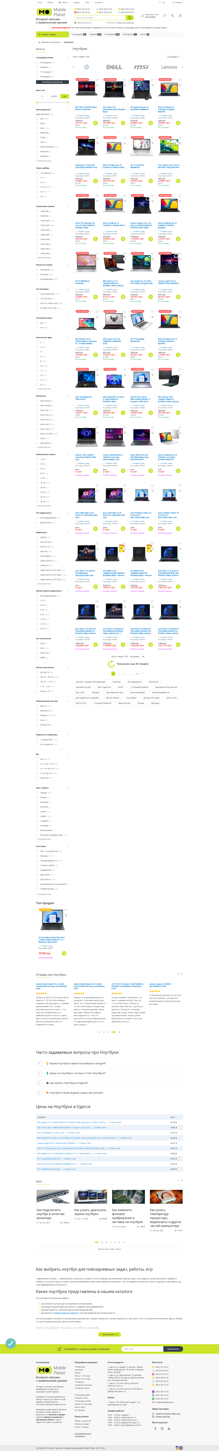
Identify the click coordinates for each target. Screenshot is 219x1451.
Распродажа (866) (82, 1395)
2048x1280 (46, 235)
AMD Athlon (46, 443)
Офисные (117, 682)
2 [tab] (104, 1032)
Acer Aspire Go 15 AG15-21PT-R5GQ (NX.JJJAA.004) (141, 282)
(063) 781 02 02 (83, 9)
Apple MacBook (44, 114)
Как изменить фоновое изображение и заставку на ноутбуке (127, 1216)
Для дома (155, 703)
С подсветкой (48, 740)
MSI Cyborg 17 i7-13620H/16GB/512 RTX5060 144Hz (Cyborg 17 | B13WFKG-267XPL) (113, 283)
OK (64, 96)
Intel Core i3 (46, 415)
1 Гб (43, 459)
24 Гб (44, 492)
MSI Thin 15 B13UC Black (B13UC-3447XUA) (86, 108)
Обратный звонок (84, 23)
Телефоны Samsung (83, 1385)
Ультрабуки (131, 698)
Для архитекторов (151, 698)
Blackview (45, 133)
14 (43, 182)
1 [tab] (99, 1032)
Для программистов (160, 692)
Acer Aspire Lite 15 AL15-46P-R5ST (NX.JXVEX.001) (169, 166)
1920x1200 (47, 225)
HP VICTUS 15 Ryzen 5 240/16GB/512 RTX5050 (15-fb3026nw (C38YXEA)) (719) (89, 986)
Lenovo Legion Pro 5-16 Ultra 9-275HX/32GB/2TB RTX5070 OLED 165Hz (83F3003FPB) (141, 225)
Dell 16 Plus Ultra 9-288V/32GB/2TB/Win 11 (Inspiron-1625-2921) (140, 399)
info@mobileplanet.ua (165, 1402)
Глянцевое (47, 270)
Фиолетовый (47, 830)
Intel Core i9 (47, 429)
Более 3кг (46, 778)
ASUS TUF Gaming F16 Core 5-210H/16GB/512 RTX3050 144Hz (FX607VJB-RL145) (85, 225)
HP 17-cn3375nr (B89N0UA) (137, 166)
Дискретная (47, 522)
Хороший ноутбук (83, 687)
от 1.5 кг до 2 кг (49, 768)
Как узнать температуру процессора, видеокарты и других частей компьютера (165, 1218)
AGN (43, 123)
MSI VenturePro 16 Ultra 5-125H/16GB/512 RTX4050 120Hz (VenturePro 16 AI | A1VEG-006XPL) (113, 399)
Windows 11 (47, 715)
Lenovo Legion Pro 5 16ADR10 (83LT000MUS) (168, 282)
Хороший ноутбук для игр (166, 687)
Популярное (129, 34)
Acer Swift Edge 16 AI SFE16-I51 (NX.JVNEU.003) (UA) (86, 515)
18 (43, 196)
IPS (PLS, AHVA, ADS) (51, 303)
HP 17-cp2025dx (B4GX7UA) (137, 340)
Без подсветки (48, 744)
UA (163, 2)
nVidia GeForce (48, 561)
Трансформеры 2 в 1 (51, 861)
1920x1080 (47, 221)
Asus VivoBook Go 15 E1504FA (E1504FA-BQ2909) (167, 225)
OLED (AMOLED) (49, 294)
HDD (43, 643)
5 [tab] (118, 1032)
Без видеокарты (135, 682)
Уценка (144, 34)
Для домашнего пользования (54, 884)
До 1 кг (45, 759)
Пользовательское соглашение (83, 1434)
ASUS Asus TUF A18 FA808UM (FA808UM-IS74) (112, 341)
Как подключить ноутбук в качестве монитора (51, 1214)
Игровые (46, 856)
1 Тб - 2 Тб (47, 686)
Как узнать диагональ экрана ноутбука (90, 1212)
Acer (44, 119)
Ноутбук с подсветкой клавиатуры (91, 682)
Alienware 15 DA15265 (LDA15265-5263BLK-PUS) (86, 166)
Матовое (46, 274)
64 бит (121, 687)
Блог (87, 2)
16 (43, 380)
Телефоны (79, 1382)
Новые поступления (83, 1404)
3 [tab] (108, 1032)
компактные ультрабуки (65, 1312)
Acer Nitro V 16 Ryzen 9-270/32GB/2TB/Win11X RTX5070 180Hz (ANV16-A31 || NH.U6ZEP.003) (168, 631)
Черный (46, 793)
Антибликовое (48, 279)
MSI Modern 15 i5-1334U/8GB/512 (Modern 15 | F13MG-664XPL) (86, 341)
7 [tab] (123, 1242)
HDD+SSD (45, 653)
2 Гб (43, 464)
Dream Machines (49, 147)
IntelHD (45, 537)
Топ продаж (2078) (83, 1401)
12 (43, 370)
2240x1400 (46, 249)
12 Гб (44, 478)
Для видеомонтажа (114, 692)
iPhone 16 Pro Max (82, 1379)
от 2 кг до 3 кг (48, 773)
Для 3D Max (172, 698)
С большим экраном (139, 687)
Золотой (45, 807)
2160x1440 (46, 239)
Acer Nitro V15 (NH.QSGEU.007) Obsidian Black (114, 109)
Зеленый (45, 802)
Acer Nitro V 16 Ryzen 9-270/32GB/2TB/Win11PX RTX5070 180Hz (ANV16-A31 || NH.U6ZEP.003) (140, 631)
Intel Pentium (46, 405)
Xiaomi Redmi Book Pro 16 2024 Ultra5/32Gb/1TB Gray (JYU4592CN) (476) (51, 986)
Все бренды (80, 1410)
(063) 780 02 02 (105, 12)
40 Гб (44, 501)
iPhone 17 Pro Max (82, 1376)
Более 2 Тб (47, 691)
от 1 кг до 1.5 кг (49, 764)
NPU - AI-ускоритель (51, 851)
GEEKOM (45, 156)
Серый (45, 816)
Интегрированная (50, 518)
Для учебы (46, 875)
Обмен (50, 2)
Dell (44, 142)
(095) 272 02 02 (83, 12)
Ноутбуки (40, 1448)
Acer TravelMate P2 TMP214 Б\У (83, 398)
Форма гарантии (163, 1416)
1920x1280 (46, 230)
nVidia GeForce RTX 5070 (53, 579)
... (130, 674)
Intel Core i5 (47, 420)
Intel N (44, 438)
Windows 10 (46, 711)
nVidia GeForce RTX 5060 (53, 575)
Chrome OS (46, 725)
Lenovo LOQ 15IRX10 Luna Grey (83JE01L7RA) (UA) (85, 457)
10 (43, 366)
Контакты (99, 2)
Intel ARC (46, 551)
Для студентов (104, 687)
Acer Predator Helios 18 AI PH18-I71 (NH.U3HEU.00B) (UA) (140, 515)
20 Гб (43, 487)
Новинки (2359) (81, 1398)
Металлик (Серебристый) (53, 835)
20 (43, 385)
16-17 (45, 192)
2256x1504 (46, 253)
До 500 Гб (46, 672)
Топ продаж (111, 34)
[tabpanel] (53, 1004)
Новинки (95, 34)
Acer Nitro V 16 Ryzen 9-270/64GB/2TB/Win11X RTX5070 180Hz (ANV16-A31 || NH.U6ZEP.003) (85, 631)
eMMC (44, 657)
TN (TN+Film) (47, 299)
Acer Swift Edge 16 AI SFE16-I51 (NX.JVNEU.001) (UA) (114, 515)
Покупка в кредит (82, 1424)
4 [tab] (112, 1032)
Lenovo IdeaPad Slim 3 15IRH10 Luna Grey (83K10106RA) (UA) (113, 457)
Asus (44, 128)
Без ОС (45, 706)
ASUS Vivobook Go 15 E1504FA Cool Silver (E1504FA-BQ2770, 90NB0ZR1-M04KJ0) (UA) (168, 457)
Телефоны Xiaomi (82, 1388)
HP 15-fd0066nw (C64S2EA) (82, 282)
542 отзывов (150, 17)
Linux (44, 720)
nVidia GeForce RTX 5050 (52, 570)
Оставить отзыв (46, 946)
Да (43, 323)
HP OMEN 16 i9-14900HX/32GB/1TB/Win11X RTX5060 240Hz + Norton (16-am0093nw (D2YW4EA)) (114, 573)
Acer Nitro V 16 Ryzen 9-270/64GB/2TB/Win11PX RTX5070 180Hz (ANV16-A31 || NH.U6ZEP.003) (168, 573)
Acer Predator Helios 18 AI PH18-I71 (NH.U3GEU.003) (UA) (168, 515)
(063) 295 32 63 (127, 9)
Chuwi (44, 137)
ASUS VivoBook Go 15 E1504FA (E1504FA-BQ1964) (167, 341)
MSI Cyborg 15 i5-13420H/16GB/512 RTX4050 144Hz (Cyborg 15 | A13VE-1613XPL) (168, 399)
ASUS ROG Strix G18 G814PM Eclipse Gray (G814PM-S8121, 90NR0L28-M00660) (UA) (140, 457)
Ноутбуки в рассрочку (52, 82)
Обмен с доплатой (83, 1421)
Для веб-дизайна (137, 692)
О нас (39, 2)
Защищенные (47, 870)
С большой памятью (102, 703)
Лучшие (141, 703)
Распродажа (79, 34)
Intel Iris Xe (46, 547)
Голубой (45, 821)
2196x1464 (46, 244)
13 (42, 178)
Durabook (45, 151)
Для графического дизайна (87, 698)
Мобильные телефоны (125, 23)
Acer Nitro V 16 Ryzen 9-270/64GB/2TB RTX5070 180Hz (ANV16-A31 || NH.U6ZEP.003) (113, 631)
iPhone (77, 1373)
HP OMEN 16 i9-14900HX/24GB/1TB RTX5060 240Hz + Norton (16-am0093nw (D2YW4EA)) (141, 573)
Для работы (48, 879)
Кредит (77, 2)
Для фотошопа (112, 698)
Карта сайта (80, 1407)
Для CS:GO (80, 692)
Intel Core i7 (47, 424)
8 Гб (44, 473)
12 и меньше (47, 173)
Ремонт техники (82, 1427)
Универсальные (49, 889)
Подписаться (173, 1349)
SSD (44, 648)
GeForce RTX (81, 703)
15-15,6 (45, 187)
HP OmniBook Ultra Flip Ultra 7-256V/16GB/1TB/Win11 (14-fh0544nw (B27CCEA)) (52, 939)
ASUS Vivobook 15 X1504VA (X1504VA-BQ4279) (166, 109)
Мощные (95, 692)
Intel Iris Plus (46, 542)
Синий (45, 811)
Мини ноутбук (124, 703)
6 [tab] (119, 1242)
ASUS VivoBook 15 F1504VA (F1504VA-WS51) (114, 224)
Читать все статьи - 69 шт (109, 1249)
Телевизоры (80, 1367)
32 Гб (45, 497)
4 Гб (43, 469)
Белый (45, 797)
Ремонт (65, 2)
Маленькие (153, 682)
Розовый (45, 826)
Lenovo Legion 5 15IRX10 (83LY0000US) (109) (122, 985)
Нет (44, 327)
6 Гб (44, 610)
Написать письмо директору (168, 1413)
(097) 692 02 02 (105, 9)
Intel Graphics (48, 556)
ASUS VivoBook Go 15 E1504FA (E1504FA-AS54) (113, 166)
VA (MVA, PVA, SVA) (50, 308)
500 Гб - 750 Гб (49, 677)
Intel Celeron (47, 401)
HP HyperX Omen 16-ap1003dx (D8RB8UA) (139, 108)
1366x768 (45, 211)
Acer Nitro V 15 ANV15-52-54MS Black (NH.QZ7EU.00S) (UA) (85, 573)
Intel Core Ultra (49, 434)
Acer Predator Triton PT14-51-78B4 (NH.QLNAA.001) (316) (164, 985)
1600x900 (45, 216)
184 (136, 674)
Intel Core (46, 410)
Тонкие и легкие (48, 865)
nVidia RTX (46, 565)
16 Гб (45, 483)
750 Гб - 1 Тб (48, 682)
